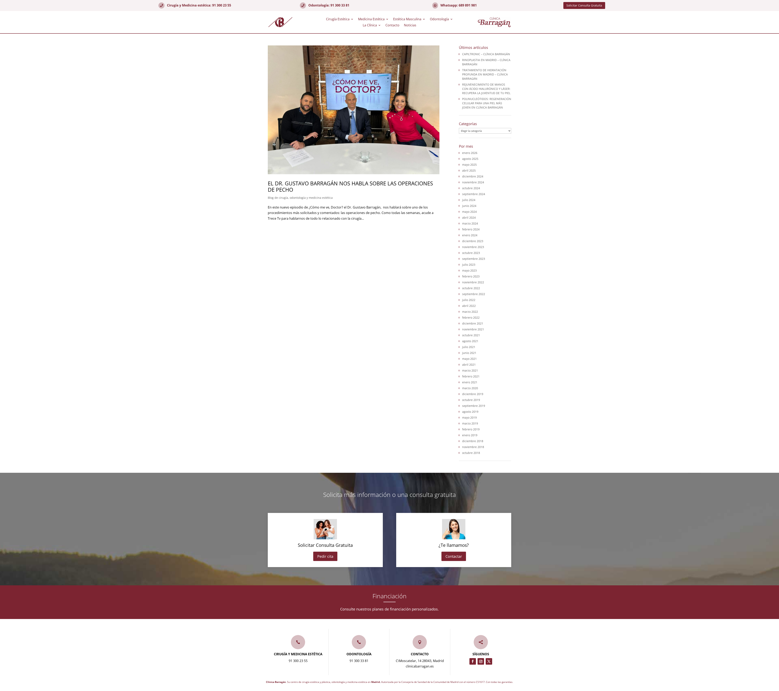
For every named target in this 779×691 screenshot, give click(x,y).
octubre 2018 (471, 453)
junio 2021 (469, 353)
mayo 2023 (469, 270)
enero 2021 (469, 382)
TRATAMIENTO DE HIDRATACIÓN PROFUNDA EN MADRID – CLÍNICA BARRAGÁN (485, 74)
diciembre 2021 (472, 323)
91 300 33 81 (339, 5)
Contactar (453, 556)
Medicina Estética (371, 19)
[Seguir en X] (489, 661)
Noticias (410, 25)
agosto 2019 (470, 412)
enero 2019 (469, 435)
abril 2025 (469, 170)
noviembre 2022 (473, 282)
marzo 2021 (470, 370)
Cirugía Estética (338, 19)
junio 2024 (469, 206)
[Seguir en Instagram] (481, 661)
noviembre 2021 (473, 329)
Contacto (392, 25)
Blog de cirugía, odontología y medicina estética (300, 198)
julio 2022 (468, 300)
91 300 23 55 (221, 5)
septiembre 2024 (473, 194)
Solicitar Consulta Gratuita (584, 5)
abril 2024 (469, 217)
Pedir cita (325, 556)
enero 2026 (469, 153)
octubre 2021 (471, 335)
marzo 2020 (470, 388)
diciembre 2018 (472, 441)
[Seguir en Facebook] (472, 661)
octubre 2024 (471, 188)
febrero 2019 (471, 429)
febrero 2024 (471, 229)
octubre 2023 (471, 253)
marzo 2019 (470, 423)
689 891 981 (468, 5)
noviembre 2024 (473, 182)
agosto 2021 (470, 341)
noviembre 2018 (473, 447)
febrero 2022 (471, 317)
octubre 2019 (471, 400)
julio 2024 (468, 200)
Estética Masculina (407, 19)
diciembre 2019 (472, 394)
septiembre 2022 (473, 294)
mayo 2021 (469, 359)
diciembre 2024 (472, 176)
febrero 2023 (471, 276)
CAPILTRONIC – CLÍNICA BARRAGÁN (486, 54)
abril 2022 (469, 306)
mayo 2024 (469, 212)
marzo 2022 (470, 312)
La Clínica (370, 25)
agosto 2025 (470, 159)
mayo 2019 (469, 417)
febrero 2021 (471, 376)
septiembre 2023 (473, 259)
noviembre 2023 (473, 247)
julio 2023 (468, 265)
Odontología (439, 19)
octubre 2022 (471, 288)
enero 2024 (469, 235)
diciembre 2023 (472, 241)
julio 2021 (468, 347)
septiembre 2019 (473, 406)
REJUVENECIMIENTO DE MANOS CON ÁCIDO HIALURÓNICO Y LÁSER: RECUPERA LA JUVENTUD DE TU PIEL (486, 89)
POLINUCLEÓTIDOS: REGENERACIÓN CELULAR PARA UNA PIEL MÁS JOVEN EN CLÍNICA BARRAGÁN (486, 103)
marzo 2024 (470, 223)
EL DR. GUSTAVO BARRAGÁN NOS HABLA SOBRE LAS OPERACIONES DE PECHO (350, 186)
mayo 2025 (469, 165)
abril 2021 (469, 364)
